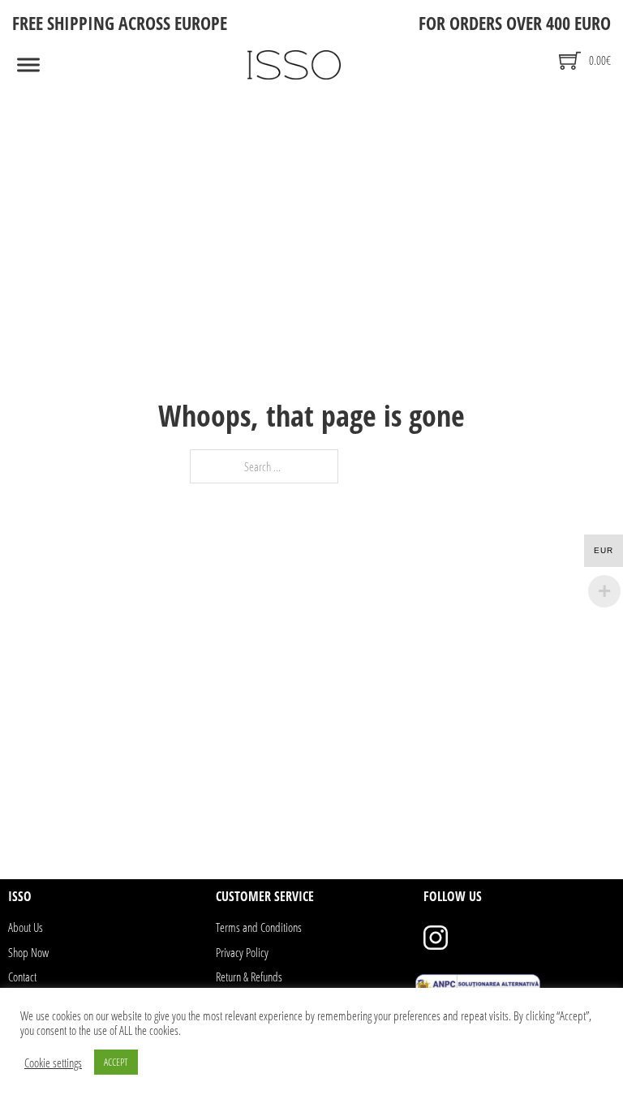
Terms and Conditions (259, 927)
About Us (25, 927)
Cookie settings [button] (53, 1062)
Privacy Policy (242, 952)
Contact (22, 976)
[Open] (28, 65)
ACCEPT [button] (116, 1061)
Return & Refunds (249, 976)
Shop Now (28, 952)
